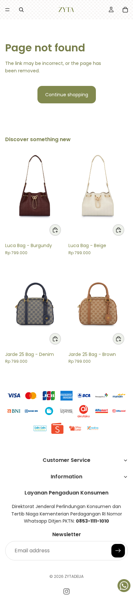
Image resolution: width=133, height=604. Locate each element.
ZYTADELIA (74, 576)
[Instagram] (66, 591)
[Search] (21, 10)
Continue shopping (66, 94)
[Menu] (7, 9)
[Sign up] (118, 550)
